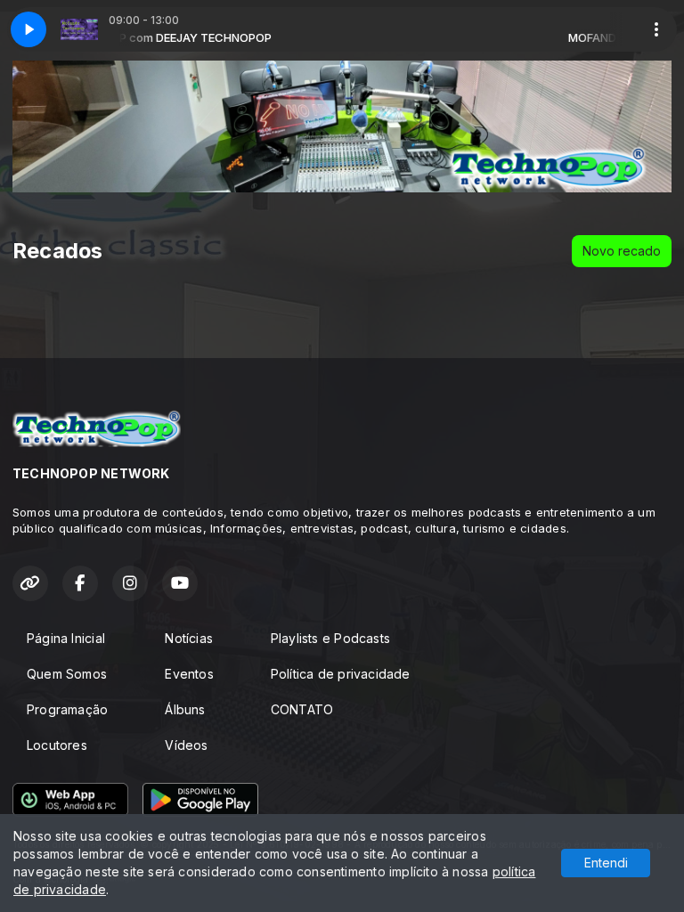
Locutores (57, 745)
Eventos (189, 673)
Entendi (606, 862)
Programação (67, 709)
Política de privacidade (341, 673)
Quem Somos (67, 673)
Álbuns (185, 709)
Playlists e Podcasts (330, 638)
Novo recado (621, 250)
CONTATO (302, 709)
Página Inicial (66, 638)
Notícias (189, 638)
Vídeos (186, 745)
